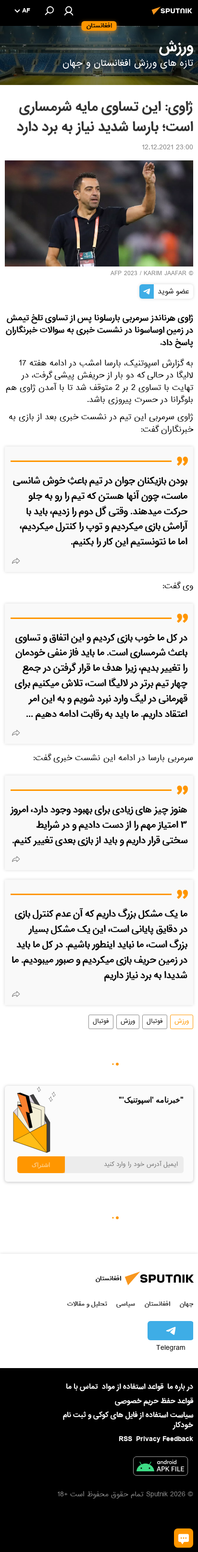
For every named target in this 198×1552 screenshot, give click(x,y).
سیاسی (125, 1304)
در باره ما (180, 1387)
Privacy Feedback (164, 1439)
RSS (125, 1439)
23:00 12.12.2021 (167, 148)
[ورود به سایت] (68, 10)
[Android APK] (160, 1467)
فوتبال (155, 1022)
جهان (186, 1304)
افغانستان (157, 1304)
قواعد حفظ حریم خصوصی (154, 1401)
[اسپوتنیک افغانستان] (173, 16)
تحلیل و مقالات (87, 1304)
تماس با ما (82, 1387)
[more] (15, 560)
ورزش (181, 1022)
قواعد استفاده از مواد (132, 1387)
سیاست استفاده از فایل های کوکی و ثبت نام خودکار (128, 1420)
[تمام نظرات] (183, 1538)
